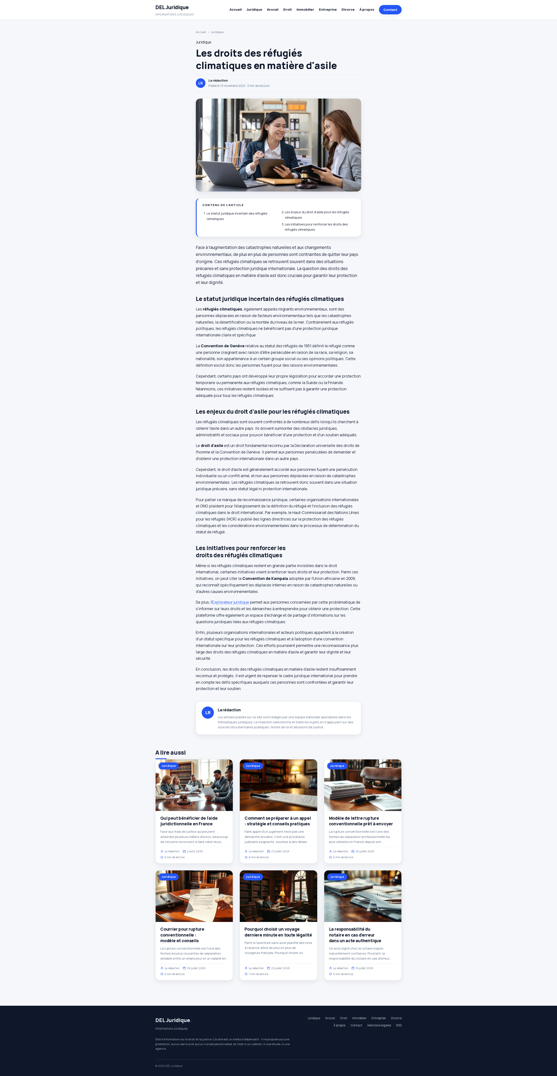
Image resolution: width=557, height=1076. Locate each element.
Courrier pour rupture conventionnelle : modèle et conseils (182, 934)
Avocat (272, 9)
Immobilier (305, 9)
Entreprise (328, 9)
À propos (366, 9)
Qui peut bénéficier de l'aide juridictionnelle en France (189, 821)
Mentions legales (379, 1025)
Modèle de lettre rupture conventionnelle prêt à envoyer (361, 821)
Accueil (236, 9)
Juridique (254, 9)
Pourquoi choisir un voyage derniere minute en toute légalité (278, 932)
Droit (287, 9)
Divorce (348, 9)
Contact (390, 9)
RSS (399, 1025)
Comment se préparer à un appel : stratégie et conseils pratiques (278, 821)
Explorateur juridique (230, 602)
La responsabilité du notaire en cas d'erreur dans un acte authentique (355, 934)
